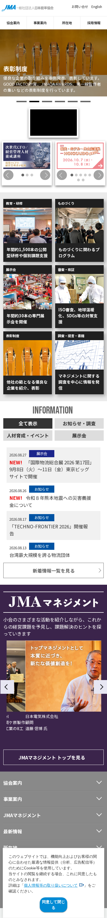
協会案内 (13, 22)
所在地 (67, 22)
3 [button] (47, 101)
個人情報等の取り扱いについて (51, 885)
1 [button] (21, 101)
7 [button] (83, 180)
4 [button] (60, 101)
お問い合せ (80, 6)
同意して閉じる (53, 905)
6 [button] (85, 101)
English (96, 6)
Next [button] (45, 175)
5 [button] (73, 101)
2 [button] (34, 101)
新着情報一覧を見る (54, 570)
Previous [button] (8, 175)
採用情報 (93, 22)
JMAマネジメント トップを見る (51, 757)
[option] (53, 62)
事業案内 (40, 22)
